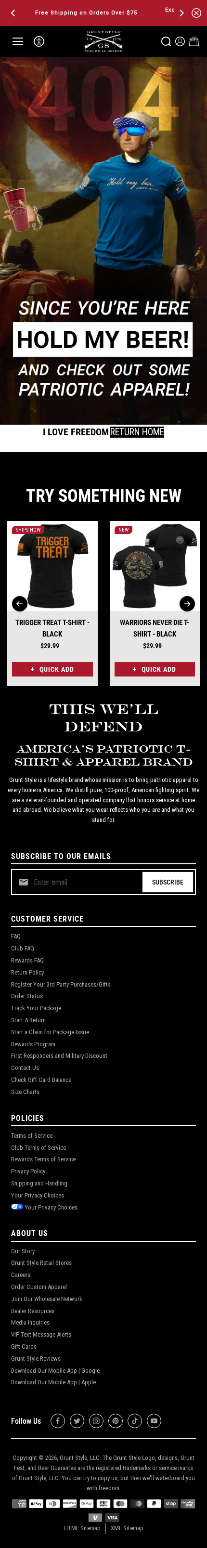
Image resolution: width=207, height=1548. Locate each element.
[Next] (181, 13)
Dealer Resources (32, 1310)
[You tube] (154, 1421)
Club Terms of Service (38, 1147)
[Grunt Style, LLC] (103, 41)
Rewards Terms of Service (43, 1159)
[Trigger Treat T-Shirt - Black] (52, 566)
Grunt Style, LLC (80, 1457)
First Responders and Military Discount (59, 1055)
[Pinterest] (115, 1421)
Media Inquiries (30, 1322)
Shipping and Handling (39, 1183)
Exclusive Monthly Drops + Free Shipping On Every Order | (97, 13)
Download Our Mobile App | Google (55, 1370)
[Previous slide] (19, 603)
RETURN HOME (137, 432)
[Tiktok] (135, 1421)
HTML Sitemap (82, 1528)
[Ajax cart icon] (194, 41)
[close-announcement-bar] (196, 13)
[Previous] (14, 13)
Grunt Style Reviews (36, 1358)
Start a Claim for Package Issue (50, 1032)
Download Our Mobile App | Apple (53, 1382)
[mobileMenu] (17, 41)
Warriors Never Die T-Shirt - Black (154, 628)
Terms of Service (31, 1135)
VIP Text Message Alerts (41, 1334)
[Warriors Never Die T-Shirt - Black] (155, 566)
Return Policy (27, 972)
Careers (20, 1274)
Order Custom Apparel (39, 1286)
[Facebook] (58, 1421)
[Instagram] (96, 1421)
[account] (180, 41)
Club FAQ (22, 948)
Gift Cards (24, 1346)
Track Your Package (36, 1008)
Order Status (27, 996)
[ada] (39, 41)
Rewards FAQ (27, 960)
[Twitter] (77, 1421)
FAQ (16, 936)
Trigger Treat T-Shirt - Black (52, 628)
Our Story (23, 1251)
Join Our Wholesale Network (46, 1298)
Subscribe (167, 882)
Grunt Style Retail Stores (41, 1262)
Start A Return (28, 1020)
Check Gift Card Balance (41, 1079)
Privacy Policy (28, 1171)
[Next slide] (187, 603)
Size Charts (25, 1091)
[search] (166, 41)
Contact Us (25, 1067)
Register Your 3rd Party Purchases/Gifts (61, 984)
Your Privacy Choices (37, 1195)
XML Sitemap (127, 1528)
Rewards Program (33, 1044)
